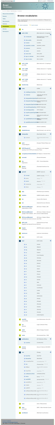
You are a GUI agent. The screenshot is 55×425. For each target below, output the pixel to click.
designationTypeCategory (31, 100)
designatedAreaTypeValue (31, 98)
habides (24, 195)
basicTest (28, 355)
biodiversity (25, 84)
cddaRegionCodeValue (31, 92)
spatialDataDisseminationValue (31, 118)
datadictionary (26, 130)
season (27, 51)
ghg (23, 191)
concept (27, 175)
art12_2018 (25, 63)
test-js (27, 376)
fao (23, 161)
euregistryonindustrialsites (29, 153)
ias (22, 199)
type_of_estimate (29, 56)
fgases (24, 166)
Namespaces (6, 31)
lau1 (23, 237)
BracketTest (28, 358)
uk (26, 314)
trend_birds (28, 53)
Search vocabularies (24, 25)
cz (26, 255)
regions (27, 115)
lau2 (23, 240)
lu (26, 287)
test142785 (28, 379)
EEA (9, 1)
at (26, 244)
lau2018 (24, 319)
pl (26, 298)
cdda (23, 88)
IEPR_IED (24, 222)
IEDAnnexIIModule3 (27, 212)
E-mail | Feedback (7, 420)
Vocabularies (6, 26)
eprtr (23, 143)
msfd (23, 330)
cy (26, 252)
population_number (30, 45)
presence (28, 48)
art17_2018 (25, 79)
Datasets (5, 16)
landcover (24, 233)
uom (23, 403)
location (27, 42)
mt (26, 293)
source (27, 181)
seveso (24, 347)
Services (5, 29)
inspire (24, 228)
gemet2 (24, 171)
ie (26, 279)
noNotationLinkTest (30, 373)
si (26, 309)
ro (26, 304)
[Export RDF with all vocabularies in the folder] (50, 35)
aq (22, 29)
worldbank (25, 412)
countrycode (28, 36)
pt (26, 301)
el (26, 266)
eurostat (24, 157)
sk (26, 312)
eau (26, 364)
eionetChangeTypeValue (31, 107)
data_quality (28, 40)
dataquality (25, 134)
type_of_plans (29, 59)
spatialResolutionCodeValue (31, 122)
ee (26, 263)
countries (28, 342)
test (23, 352)
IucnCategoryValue (30, 109)
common (24, 126)
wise (23, 407)
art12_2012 (25, 33)
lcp (23, 324)
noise (23, 335)
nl (26, 296)
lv (26, 290)
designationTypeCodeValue (31, 104)
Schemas (5, 23)
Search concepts (34, 25)
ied (23, 202)
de (26, 258)
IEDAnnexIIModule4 (27, 217)
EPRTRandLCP (26, 148)
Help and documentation (8, 13)
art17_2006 (25, 68)
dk (26, 260)
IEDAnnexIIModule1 (27, 206)
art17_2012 (25, 74)
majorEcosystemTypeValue (31, 112)
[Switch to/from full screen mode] (45, 1)
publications (25, 339)
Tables (4, 18)
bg (26, 249)
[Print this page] (43, 1)
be (26, 247)
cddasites (28, 94)
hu (26, 276)
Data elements (6, 21)
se (26, 306)
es (26, 268)
